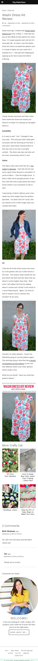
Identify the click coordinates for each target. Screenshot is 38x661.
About (26, 653)
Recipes (15, 650)
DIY (6, 650)
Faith (18, 653)
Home (4, 10)
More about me (18, 632)
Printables (27, 650)
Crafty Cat (11, 10)
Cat (5, 23)
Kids (10, 653)
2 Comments (6, 26)
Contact (19, 655)
